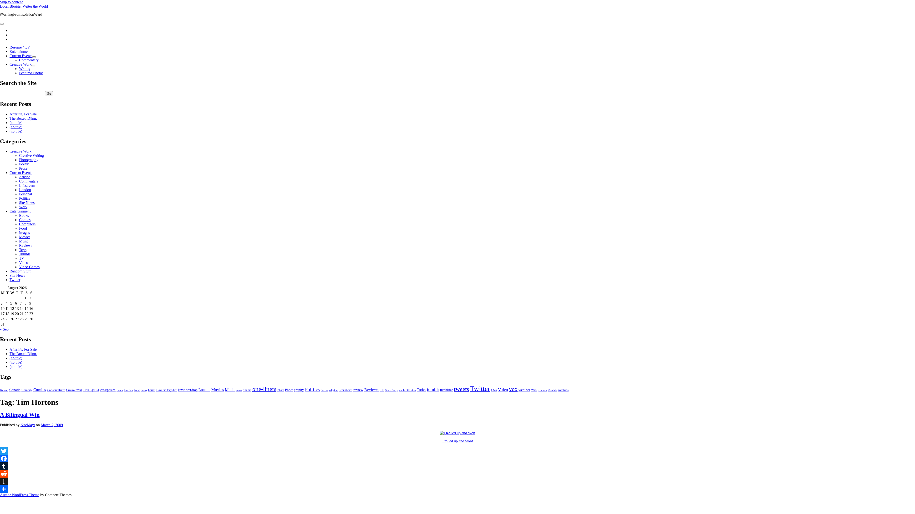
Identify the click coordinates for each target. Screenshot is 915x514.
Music (23, 241)
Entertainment (20, 51)
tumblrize (446, 390)
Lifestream (27, 185)
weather (524, 390)
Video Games (29, 267)
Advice (24, 177)
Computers (27, 224)
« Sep (4, 329)
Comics (24, 220)
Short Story (391, 390)
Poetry (24, 164)
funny (144, 390)
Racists (324, 390)
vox (513, 389)
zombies (563, 390)
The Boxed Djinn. (23, 118)
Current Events (21, 56)
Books (24, 215)
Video (23, 263)
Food (23, 228)
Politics (24, 198)
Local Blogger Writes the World (24, 6)
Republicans (345, 390)
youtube (542, 390)
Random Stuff (20, 271)
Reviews (25, 245)
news (239, 390)
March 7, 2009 (52, 425)
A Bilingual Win (20, 415)
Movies (24, 237)
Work (23, 207)
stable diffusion (407, 390)
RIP (382, 390)
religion (333, 390)
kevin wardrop (188, 390)
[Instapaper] (457, 481)
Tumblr (24, 254)
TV (21, 258)
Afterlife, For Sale (23, 114)
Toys (22, 250)
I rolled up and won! (457, 441)
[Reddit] (457, 474)
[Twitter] (457, 451)
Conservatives (56, 390)
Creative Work (20, 64)
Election (128, 390)
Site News (27, 203)
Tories (421, 390)
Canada (14, 390)
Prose (23, 168)
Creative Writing (31, 155)
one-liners (264, 389)
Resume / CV (20, 47)
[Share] (457, 489)
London (25, 190)
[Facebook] (457, 458)
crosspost (91, 389)
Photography (28, 160)
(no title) (16, 123)
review (358, 390)
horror (151, 390)
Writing (24, 69)
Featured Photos (31, 73)
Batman (4, 390)
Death (120, 390)
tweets (461, 389)
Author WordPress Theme (19, 495)
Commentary (29, 60)
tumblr (433, 389)
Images (24, 233)
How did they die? (166, 390)
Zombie (552, 390)
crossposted (108, 390)
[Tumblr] (457, 466)
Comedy (26, 390)
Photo (280, 390)
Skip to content (11, 2)
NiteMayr (27, 425)
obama (247, 390)
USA (494, 390)
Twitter (15, 280)
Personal (25, 194)
